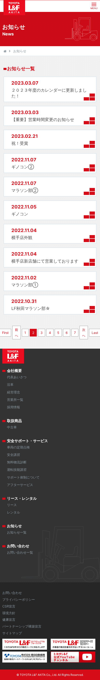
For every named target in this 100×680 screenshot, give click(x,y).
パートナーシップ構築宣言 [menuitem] (21, 626)
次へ (83, 332)
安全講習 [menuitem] (13, 455)
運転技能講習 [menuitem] (17, 470)
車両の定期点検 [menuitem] (18, 447)
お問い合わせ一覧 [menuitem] (20, 552)
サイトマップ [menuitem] (12, 633)
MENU (93, 8)
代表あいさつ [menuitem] (17, 377)
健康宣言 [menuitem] (8, 619)
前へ (16, 332)
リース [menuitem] (12, 505)
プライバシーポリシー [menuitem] (18, 599)
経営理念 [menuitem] (13, 392)
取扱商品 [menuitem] (14, 420)
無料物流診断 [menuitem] (17, 462)
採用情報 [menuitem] (13, 407)
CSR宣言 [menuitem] (8, 606)
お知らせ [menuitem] (14, 526)
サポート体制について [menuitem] (23, 477)
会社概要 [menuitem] (14, 370)
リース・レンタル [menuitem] (22, 498)
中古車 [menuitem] (12, 427)
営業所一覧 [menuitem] (15, 400)
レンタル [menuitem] (13, 512)
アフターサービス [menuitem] (20, 485)
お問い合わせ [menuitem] (18, 546)
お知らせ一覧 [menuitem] (17, 532)
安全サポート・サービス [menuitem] (27, 440)
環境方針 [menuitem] (8, 613)
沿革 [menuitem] (10, 384)
